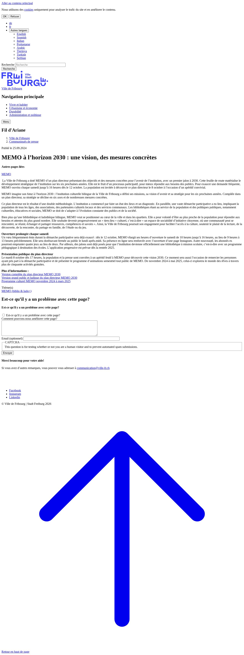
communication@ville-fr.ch (93, 368)
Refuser (14, 16)
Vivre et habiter (18, 104)
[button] (6, 122)
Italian (20, 40)
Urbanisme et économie (23, 108)
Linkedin (14, 397)
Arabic (21, 47)
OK (5, 16)
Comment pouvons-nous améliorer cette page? (29, 318)
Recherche (8, 64)
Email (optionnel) (12, 338)
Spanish (21, 37)
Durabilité (15, 111)
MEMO (6, 174)
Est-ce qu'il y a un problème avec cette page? (33, 315)
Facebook (15, 390)
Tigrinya (22, 51)
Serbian (21, 58)
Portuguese (23, 44)
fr (10, 26)
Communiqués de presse (24, 141)
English (21, 34)
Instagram (15, 393)
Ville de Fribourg (12, 88)
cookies (28, 9)
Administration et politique (25, 115)
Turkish (21, 54)
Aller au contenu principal (17, 3)
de (10, 23)
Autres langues (19, 30)
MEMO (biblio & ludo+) (16, 291)
